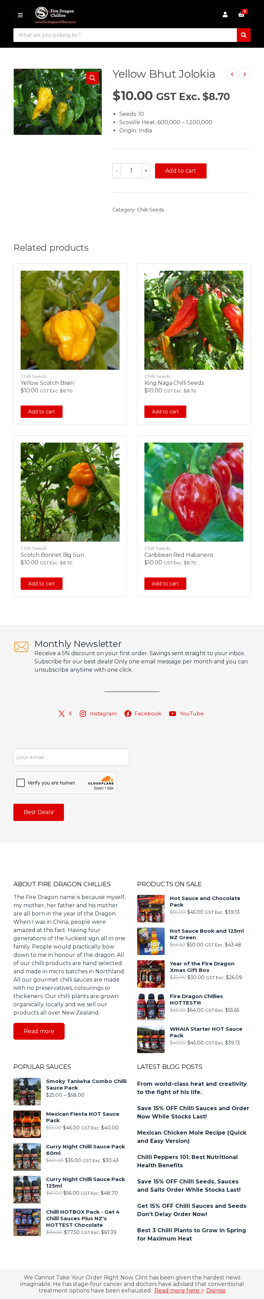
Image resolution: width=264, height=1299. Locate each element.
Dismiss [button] (216, 1290)
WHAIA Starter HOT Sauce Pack (206, 1032)
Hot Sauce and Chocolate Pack (205, 901)
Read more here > (179, 1290)
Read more (39, 1031)
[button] (92, 78)
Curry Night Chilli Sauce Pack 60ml (85, 1149)
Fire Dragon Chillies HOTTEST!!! (196, 999)
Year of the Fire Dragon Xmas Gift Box (202, 966)
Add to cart (180, 170)
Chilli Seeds (150, 210)
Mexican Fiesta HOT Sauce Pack (82, 1117)
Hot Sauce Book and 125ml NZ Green (207, 934)
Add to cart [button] (41, 412)
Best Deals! (39, 812)
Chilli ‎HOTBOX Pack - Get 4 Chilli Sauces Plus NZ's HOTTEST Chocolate (83, 1218)
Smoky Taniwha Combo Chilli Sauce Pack (86, 1084)
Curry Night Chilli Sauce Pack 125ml (85, 1182)
